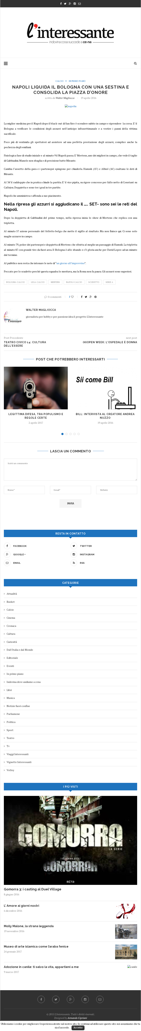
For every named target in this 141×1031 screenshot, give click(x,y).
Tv (8, 746)
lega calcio (38, 282)
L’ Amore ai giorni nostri (21, 905)
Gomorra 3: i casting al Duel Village (32, 889)
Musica (11, 698)
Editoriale (12, 658)
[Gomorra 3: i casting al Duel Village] (70, 797)
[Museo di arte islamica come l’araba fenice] (126, 946)
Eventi (10, 666)
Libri (9, 690)
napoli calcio (74, 282)
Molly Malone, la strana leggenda (29, 926)
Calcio (59, 81)
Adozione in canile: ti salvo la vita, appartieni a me (41, 967)
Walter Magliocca (65, 98)
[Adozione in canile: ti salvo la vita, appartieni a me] (132, 967)
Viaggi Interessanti (17, 754)
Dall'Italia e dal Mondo (20, 649)
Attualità (12, 593)
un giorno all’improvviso (70, 263)
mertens (55, 282)
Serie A (109, 282)
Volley (10, 770)
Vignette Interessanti (19, 762)
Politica (11, 722)
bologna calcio (15, 282)
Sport (10, 730)
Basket (11, 601)
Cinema (11, 617)
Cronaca (11, 626)
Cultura (11, 633)
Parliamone (13, 714)
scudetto (93, 282)
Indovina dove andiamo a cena (24, 682)
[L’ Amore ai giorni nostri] (126, 905)
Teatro (10, 738)
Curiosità (12, 642)
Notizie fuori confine (18, 706)
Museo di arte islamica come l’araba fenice (36, 946)
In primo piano (77, 81)
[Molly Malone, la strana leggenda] (126, 926)
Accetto (78, 1027)
